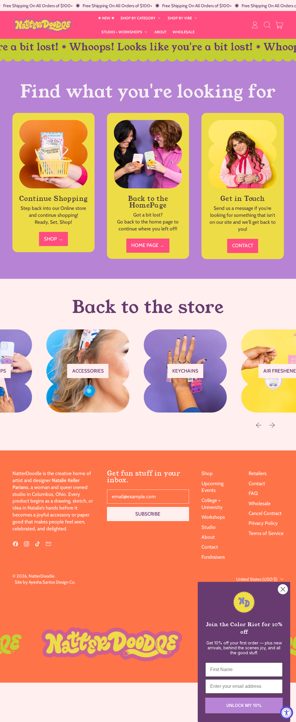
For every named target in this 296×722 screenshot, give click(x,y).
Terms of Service (266, 533)
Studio (208, 527)
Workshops (213, 517)
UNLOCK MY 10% (244, 705)
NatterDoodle (41, 576)
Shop (207, 473)
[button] (267, 25)
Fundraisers (213, 557)
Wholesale (260, 503)
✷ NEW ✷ (106, 18)
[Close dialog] (283, 589)
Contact (209, 547)
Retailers (258, 473)
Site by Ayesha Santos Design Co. (45, 582)
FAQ (253, 493)
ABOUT (160, 32)
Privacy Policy (263, 523)
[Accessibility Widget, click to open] (286, 712)
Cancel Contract (265, 513)
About (208, 537)
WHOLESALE (184, 32)
